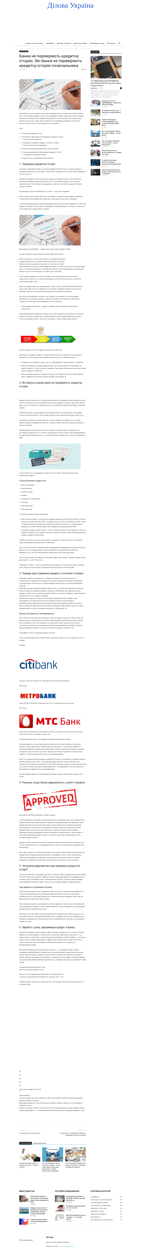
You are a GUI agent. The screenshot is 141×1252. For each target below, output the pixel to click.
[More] (39, 74)
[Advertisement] (70, 26)
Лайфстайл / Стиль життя (64, 43)
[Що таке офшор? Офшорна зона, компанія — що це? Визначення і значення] (95, 143)
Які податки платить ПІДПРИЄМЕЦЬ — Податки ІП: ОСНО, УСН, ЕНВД (111, 102)
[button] (119, 43)
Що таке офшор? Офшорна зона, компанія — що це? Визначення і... (111, 142)
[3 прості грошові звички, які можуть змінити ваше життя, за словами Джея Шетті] (95, 172)
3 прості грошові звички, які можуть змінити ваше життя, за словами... (111, 171)
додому (21, 48)
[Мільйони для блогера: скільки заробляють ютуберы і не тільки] (95, 153)
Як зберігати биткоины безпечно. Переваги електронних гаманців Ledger (111, 162)
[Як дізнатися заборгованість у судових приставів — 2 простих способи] (29, 1154)
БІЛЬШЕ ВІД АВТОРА (39, 1143)
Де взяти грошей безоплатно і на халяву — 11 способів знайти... (76, 1217)
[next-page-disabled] (23, 1175)
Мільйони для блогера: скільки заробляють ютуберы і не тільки (111, 152)
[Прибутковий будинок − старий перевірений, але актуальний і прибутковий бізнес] (95, 122)
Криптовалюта (50, 43)
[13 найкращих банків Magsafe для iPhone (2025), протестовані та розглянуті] (106, 67)
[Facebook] (21, 74)
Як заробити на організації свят (30, 1133)
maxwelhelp (94, 88)
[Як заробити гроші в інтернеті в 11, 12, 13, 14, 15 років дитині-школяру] (60, 1208)
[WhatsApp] (34, 74)
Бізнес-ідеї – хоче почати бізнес (34, 43)
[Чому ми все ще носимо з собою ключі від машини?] (24, 1222)
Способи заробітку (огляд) (97, 43)
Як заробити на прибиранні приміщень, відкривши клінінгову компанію (73, 1134)
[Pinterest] (30, 74)
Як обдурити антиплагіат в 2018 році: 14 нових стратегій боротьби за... (75, 1198)
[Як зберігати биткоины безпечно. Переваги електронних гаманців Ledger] (95, 162)
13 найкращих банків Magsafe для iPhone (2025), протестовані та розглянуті (106, 83)
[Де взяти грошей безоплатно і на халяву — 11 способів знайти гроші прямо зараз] (60, 1217)
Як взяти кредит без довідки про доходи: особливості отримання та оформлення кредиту (75, 1165)
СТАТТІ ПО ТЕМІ (25, 1143)
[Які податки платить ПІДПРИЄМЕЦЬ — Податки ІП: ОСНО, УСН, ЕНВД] (95, 103)
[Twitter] (26, 74)
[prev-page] (20, 1175)
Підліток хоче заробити (80, 43)
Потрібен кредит (30, 48)
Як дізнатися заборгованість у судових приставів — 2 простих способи (29, 1165)
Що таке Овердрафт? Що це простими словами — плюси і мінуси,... (111, 133)
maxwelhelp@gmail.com (66, 1246)
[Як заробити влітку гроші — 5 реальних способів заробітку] (95, 113)
